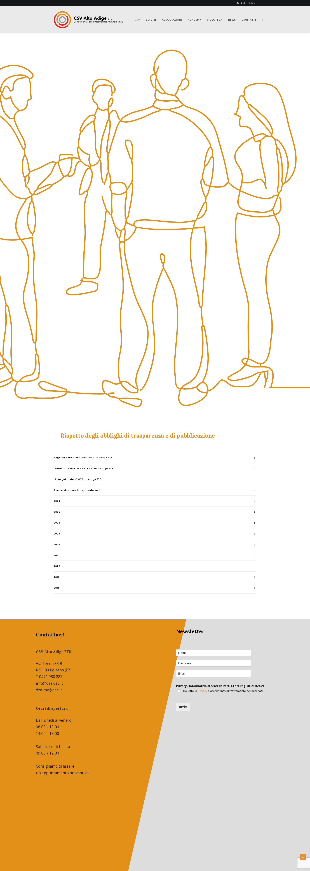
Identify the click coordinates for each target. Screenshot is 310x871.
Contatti (249, 20)
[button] (262, 19)
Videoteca (214, 20)
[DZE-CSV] (88, 19)
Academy (194, 20)
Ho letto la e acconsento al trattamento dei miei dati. (223, 691)
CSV (137, 20)
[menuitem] (242, 3)
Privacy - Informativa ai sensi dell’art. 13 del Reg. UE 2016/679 (220, 686)
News (232, 20)
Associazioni (172, 20)
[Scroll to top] (303, 857)
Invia (183, 707)
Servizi (151, 20)
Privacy (202, 691)
